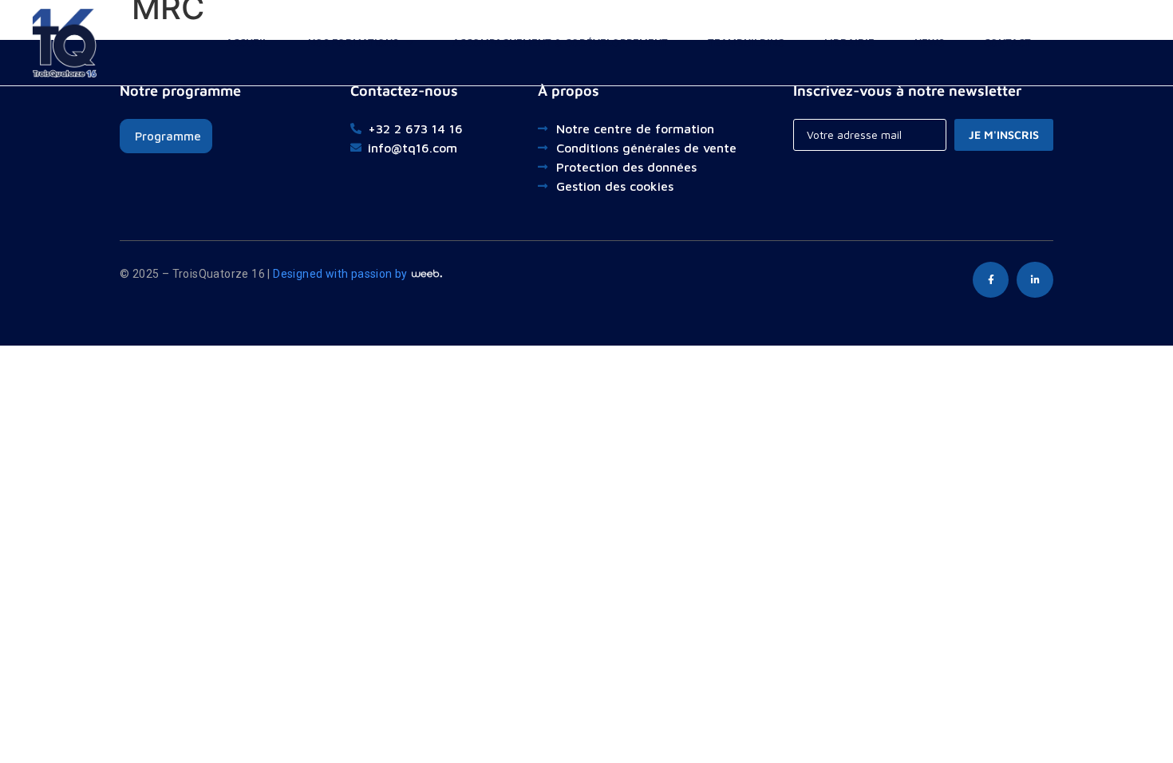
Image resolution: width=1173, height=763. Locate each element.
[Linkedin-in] (1035, 280)
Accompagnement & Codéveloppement (560, 42)
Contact (1007, 42)
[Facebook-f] (991, 280)
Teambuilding (746, 42)
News (929, 42)
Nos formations (353, 42)
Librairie (849, 42)
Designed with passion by (341, 273)
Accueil (247, 42)
